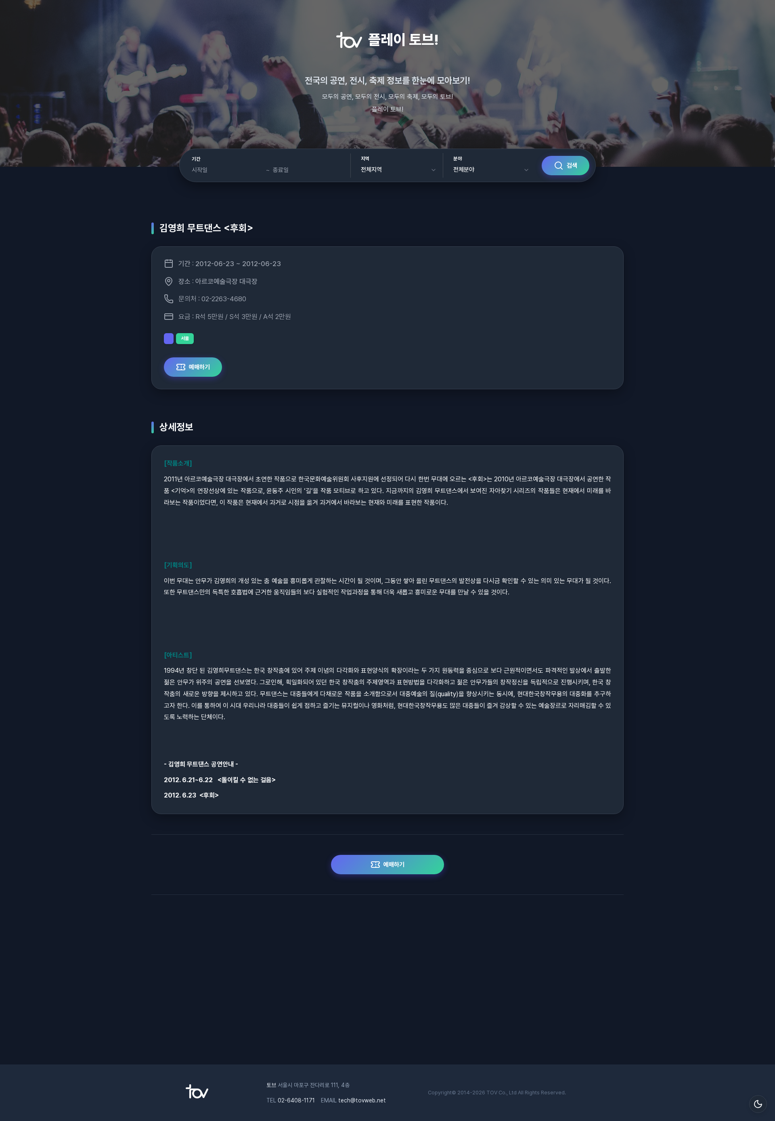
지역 (365, 159)
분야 (457, 159)
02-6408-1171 (296, 1100)
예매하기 (199, 367)
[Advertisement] (387, 983)
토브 (271, 1085)
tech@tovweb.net (362, 1100)
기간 (196, 159)
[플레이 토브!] (197, 1096)
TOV (491, 1093)
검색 (572, 165)
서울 (185, 338)
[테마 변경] (758, 1104)
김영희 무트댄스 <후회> (206, 228)
